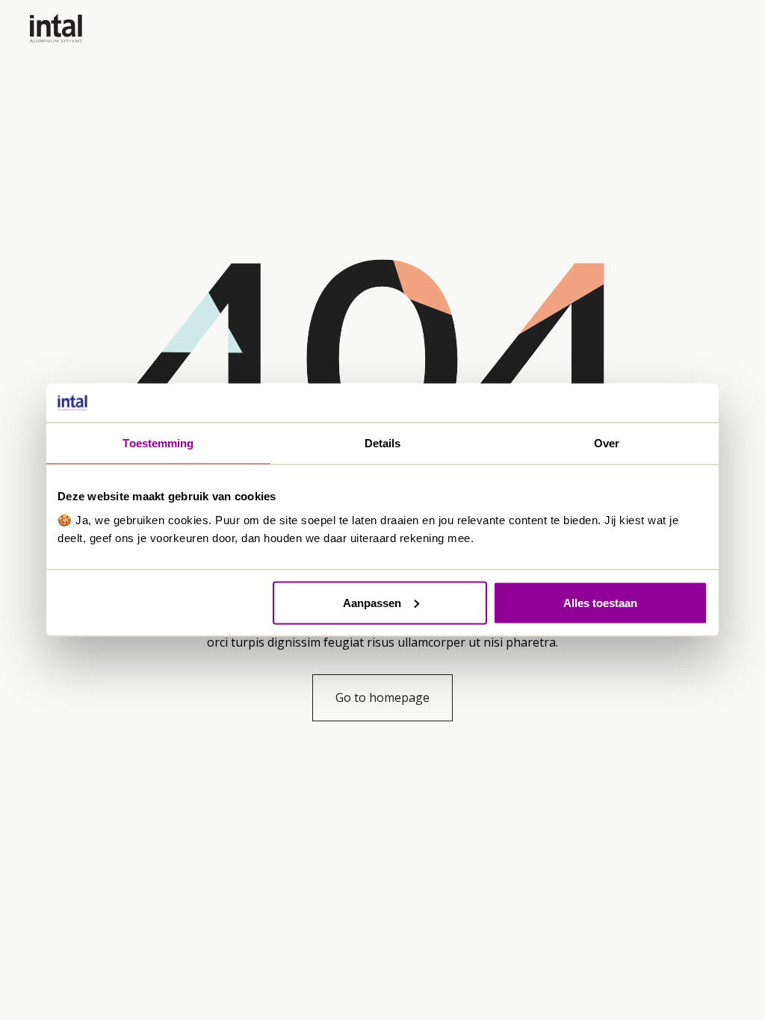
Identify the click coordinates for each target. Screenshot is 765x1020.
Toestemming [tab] (158, 443)
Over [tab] (606, 443)
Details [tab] (383, 443)
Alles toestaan (600, 602)
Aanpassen (372, 602)
